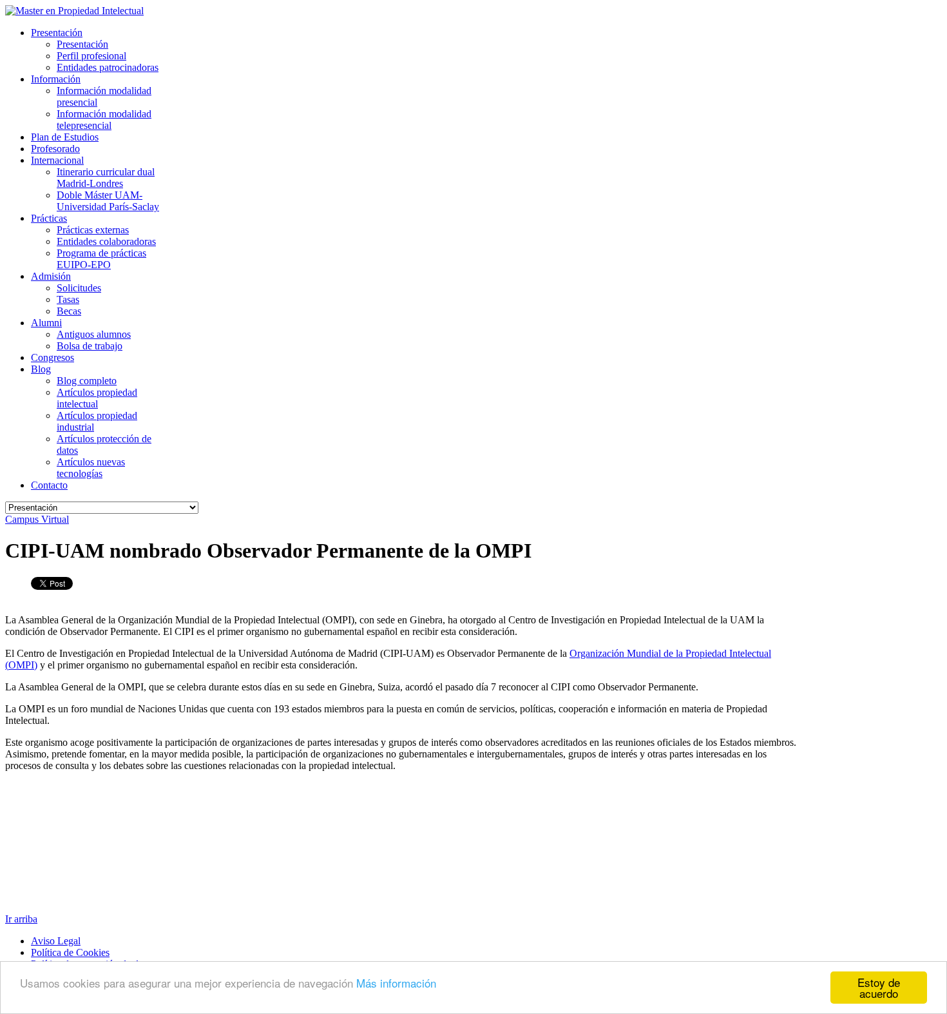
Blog (41, 369)
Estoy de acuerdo (878, 987)
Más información (396, 983)
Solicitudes (79, 287)
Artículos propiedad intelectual (97, 398)
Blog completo (87, 380)
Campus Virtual (37, 519)
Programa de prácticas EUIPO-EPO (101, 259)
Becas (69, 311)
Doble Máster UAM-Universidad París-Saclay (108, 201)
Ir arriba (21, 918)
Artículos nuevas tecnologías (91, 467)
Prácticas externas (93, 229)
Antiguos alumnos (94, 334)
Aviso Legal (56, 940)
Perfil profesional (91, 55)
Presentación (56, 32)
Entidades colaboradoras (106, 241)
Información (56, 78)
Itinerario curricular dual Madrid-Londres (106, 177)
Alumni (46, 322)
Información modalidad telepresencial (104, 119)
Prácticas (49, 218)
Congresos (52, 357)
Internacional (57, 160)
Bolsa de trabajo (89, 345)
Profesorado (55, 148)
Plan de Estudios (65, 137)
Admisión (51, 276)
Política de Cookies (70, 952)
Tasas (68, 299)
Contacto (49, 485)
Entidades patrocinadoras (107, 67)
